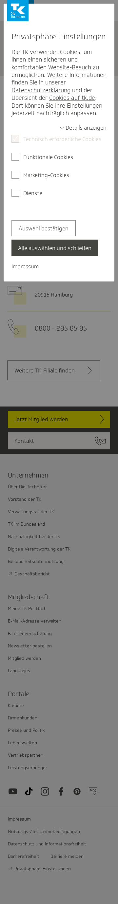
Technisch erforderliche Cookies (62, 139)
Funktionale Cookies (48, 157)
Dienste (32, 193)
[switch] (83, 128)
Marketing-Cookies (46, 175)
